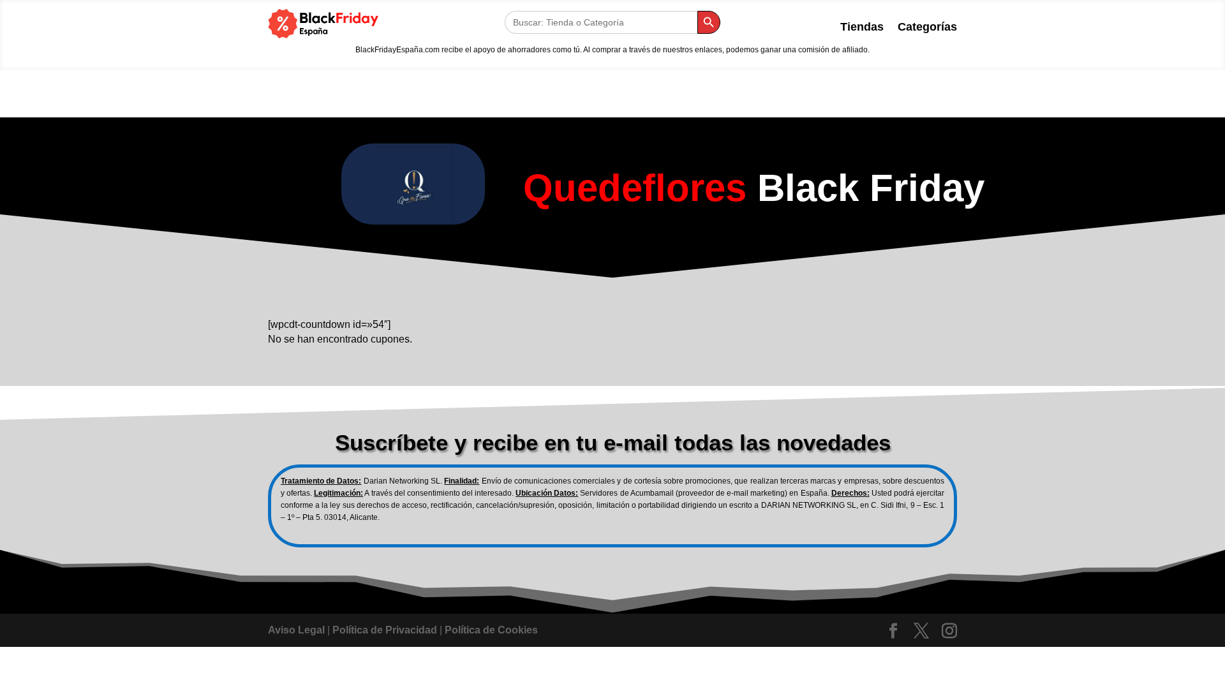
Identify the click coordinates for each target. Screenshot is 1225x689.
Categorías (927, 27)
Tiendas (862, 27)
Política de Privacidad (384, 630)
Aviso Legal (296, 630)
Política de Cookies (491, 630)
